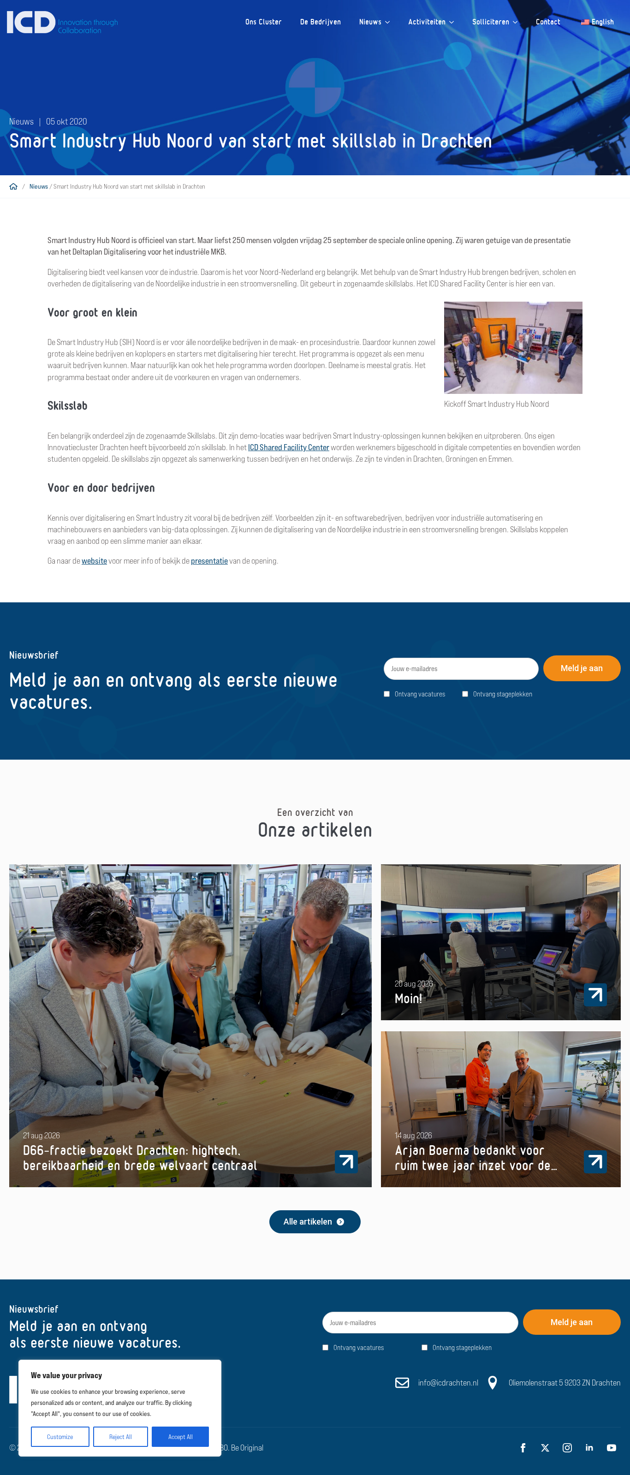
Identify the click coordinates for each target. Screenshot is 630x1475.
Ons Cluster (263, 22)
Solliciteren (490, 22)
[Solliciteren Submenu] (518, 22)
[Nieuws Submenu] (390, 22)
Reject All (120, 1436)
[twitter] (545, 1448)
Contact (548, 22)
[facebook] (523, 1448)
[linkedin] (589, 1448)
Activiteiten (427, 22)
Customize (60, 1436)
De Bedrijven (320, 22)
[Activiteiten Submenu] (454, 22)
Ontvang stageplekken (502, 694)
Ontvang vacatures (420, 694)
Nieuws (370, 22)
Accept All (180, 1436)
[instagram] (567, 1448)
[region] (119, 1408)
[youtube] (611, 1448)
